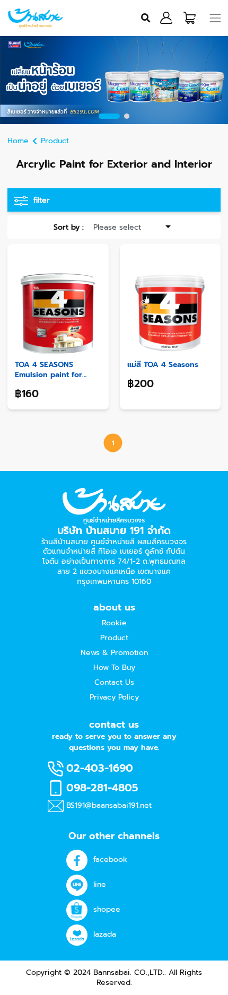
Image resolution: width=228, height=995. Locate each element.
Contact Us (114, 682)
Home (18, 140)
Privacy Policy (114, 697)
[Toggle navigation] (215, 18)
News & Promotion (114, 652)
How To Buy (114, 667)
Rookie (114, 623)
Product (55, 140)
